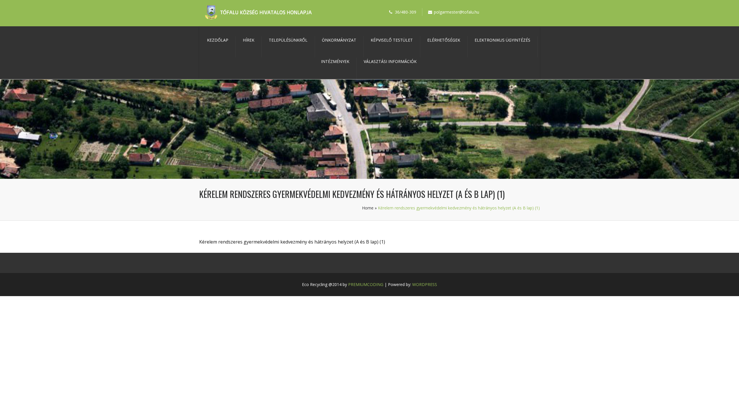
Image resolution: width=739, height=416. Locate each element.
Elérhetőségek (443, 40)
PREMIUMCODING (365, 284)
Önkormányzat (339, 40)
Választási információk (390, 61)
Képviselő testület (392, 40)
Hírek (248, 40)
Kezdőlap (217, 40)
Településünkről (288, 40)
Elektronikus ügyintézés (502, 40)
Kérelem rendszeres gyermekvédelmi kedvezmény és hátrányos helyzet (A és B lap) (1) (292, 242)
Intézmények (335, 61)
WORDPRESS (424, 284)
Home (368, 208)
